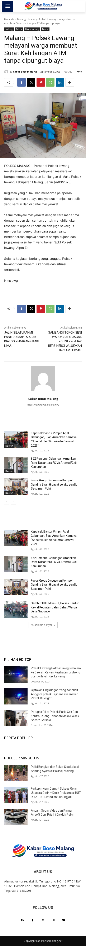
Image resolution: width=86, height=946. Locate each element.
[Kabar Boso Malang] (7, 72)
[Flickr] (43, 920)
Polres (19, 29)
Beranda (9, 19)
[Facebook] (21, 82)
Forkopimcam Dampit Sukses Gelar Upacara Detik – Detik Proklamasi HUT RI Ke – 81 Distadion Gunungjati (56, 792)
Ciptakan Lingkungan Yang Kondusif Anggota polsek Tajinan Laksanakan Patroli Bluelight (54, 694)
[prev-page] (6, 501)
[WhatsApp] (50, 82)
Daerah (9, 445)
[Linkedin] (60, 82)
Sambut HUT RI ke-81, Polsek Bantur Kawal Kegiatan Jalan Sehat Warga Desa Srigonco (55, 607)
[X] (31, 82)
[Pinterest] (41, 82)
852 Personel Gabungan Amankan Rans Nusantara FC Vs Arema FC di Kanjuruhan (54, 462)
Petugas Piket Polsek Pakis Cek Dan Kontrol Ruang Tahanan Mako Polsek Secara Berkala (55, 716)
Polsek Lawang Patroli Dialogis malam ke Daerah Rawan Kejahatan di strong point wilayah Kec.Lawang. (56, 672)
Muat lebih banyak (41, 625)
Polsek (45, 29)
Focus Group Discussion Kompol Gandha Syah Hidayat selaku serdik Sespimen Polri (54, 484)
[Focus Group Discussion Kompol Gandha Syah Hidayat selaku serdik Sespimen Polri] (16, 486)
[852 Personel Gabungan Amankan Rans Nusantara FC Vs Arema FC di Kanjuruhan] (16, 465)
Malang (21, 19)
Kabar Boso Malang (25, 71)
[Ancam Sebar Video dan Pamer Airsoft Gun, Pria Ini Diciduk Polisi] (16, 817)
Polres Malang (32, 29)
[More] (69, 82)
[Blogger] (22, 920)
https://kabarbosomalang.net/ (43, 404)
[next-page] (13, 501)
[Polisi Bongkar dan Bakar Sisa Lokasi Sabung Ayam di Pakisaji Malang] (16, 773)
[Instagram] (53, 920)
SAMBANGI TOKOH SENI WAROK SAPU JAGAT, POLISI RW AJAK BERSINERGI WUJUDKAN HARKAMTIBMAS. (65, 341)
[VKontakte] (63, 920)
